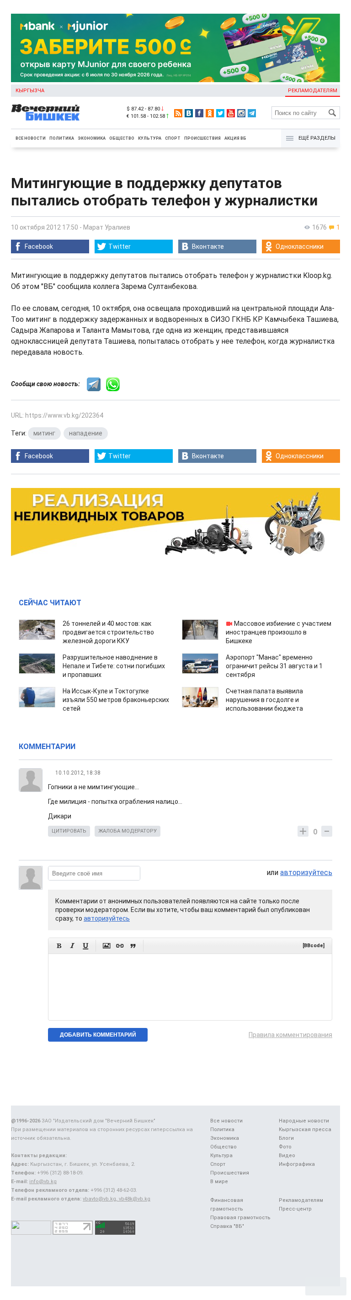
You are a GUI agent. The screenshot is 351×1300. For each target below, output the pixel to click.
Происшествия (202, 138)
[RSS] (178, 113)
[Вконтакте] (189, 113)
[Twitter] (220, 113)
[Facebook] (199, 113)
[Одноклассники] (210, 113)
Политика (61, 138)
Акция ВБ (235, 138)
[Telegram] (252, 113)
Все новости (31, 138)
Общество (121, 138)
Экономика (92, 138)
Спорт (173, 138)
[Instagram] (241, 113)
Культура (149, 138)
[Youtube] (231, 113)
